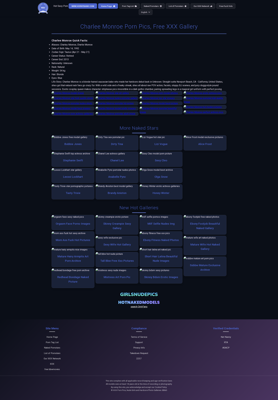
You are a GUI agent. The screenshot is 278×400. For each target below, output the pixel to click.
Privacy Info (139, 347)
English (144, 12)
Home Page (106, 6)
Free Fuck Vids (226, 6)
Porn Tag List (128, 6)
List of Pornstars (176, 6)
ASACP (225, 347)
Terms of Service (139, 337)
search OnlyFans (139, 306)
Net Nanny (226, 337)
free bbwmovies (52, 369)
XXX (52, 364)
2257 (139, 358)
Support (139, 342)
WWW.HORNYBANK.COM (83, 6)
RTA (226, 342)
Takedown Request (139, 353)
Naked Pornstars (151, 6)
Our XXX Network (202, 6)
